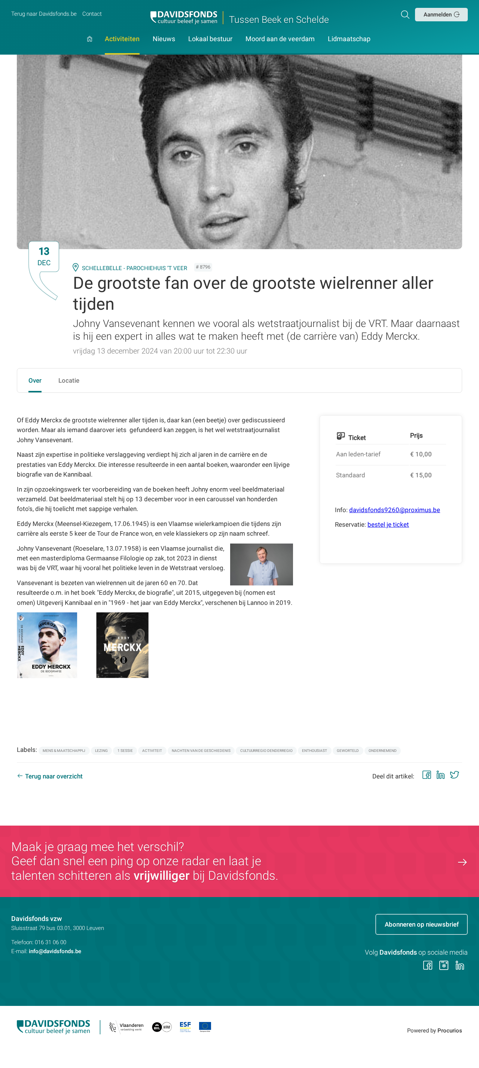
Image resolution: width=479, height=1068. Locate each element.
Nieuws (164, 39)
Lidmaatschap (349, 39)
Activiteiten (122, 39)
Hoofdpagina (89, 45)
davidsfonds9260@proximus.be (394, 510)
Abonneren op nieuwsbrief (422, 924)
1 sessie (125, 750)
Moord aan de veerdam (280, 39)
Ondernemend (383, 750)
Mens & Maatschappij (64, 750)
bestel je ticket (388, 524)
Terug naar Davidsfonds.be (44, 13)
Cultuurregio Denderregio (266, 750)
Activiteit (152, 750)
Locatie (68, 380)
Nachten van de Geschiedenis (201, 750)
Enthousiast (314, 750)
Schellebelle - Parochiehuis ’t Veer (134, 268)
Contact (92, 13)
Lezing (101, 750)
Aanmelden (438, 14)
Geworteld (348, 750)
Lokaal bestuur (210, 39)
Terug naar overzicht (54, 776)
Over (35, 380)
